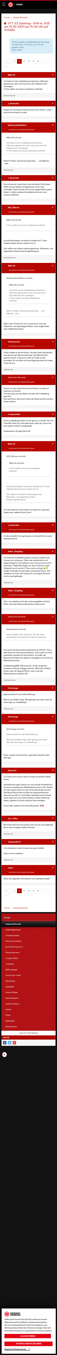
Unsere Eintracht (20, 17)
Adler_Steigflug (15, 551)
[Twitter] (9, 1042)
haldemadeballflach (17, 125)
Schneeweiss (14, 341)
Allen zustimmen (27, 1336)
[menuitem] (28, 924)
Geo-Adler (13, 818)
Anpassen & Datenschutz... (16, 1349)
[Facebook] (4, 1042)
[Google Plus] (14, 1042)
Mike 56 (11, 75)
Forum (19, 4)
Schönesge (13, 688)
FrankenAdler (14, 414)
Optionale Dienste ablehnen (28, 1344)
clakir (10, 868)
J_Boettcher (13, 103)
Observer (12, 770)
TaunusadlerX (14, 842)
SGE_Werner (14, 207)
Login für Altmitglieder (28, 1033)
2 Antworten (8, 95)
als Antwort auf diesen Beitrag (21, 129)
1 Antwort (7, 170)
